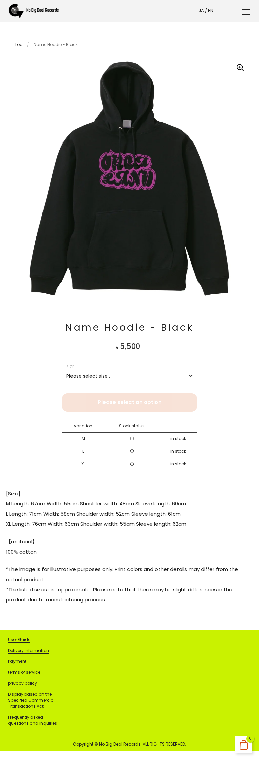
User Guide (19, 639)
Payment (17, 661)
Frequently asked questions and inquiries (32, 720)
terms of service (24, 672)
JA (201, 10)
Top (18, 44)
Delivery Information (28, 650)
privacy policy (22, 683)
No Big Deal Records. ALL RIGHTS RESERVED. (142, 744)
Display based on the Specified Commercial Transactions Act (31, 700)
